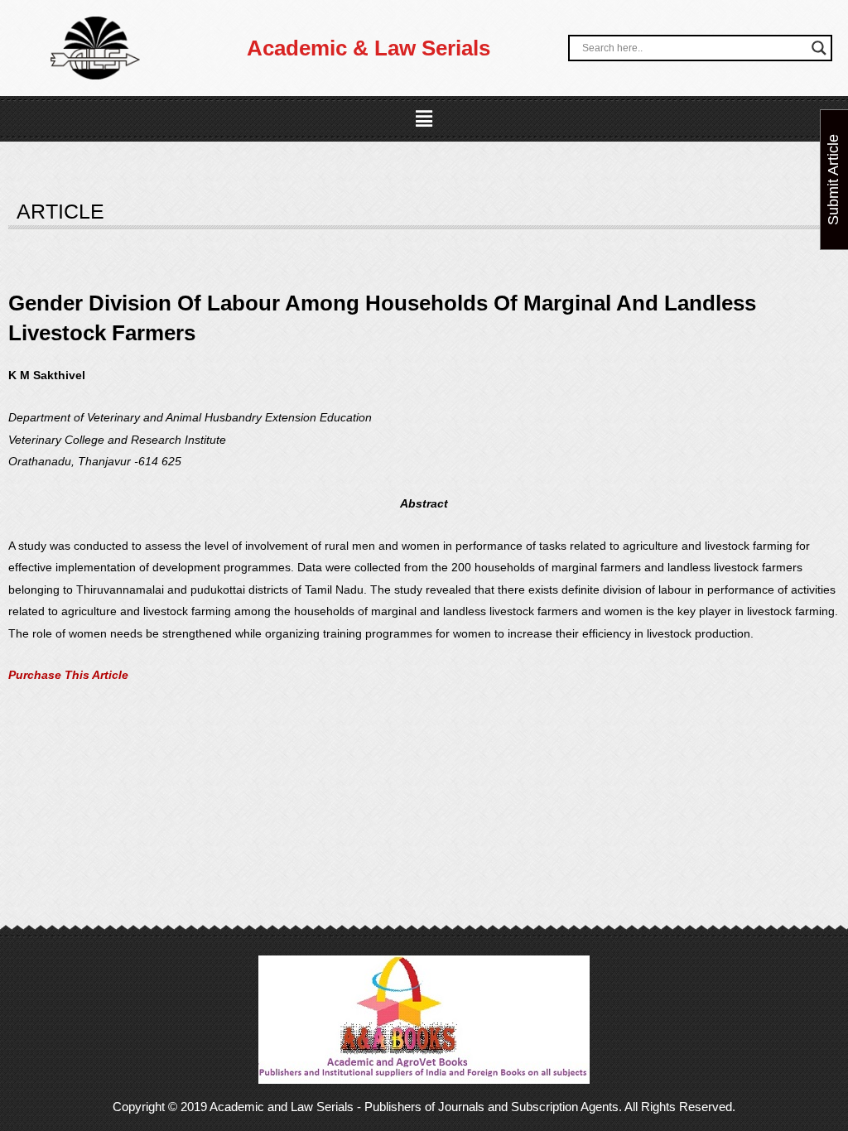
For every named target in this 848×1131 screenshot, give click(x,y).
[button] (424, 119)
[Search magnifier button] (819, 48)
